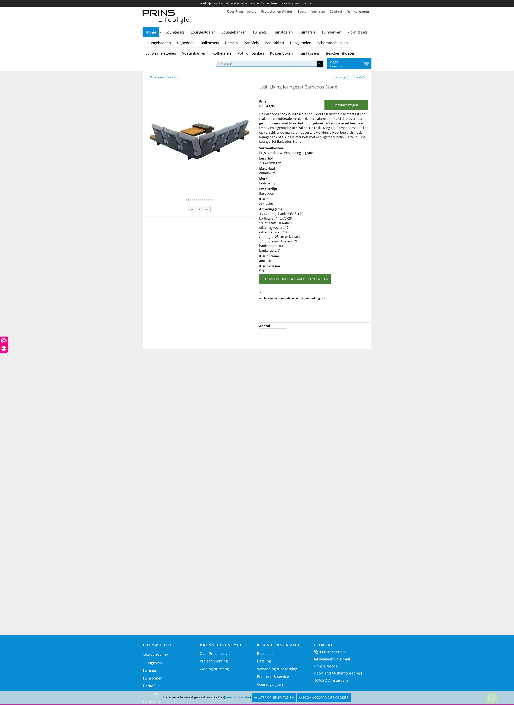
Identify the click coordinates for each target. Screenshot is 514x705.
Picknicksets (357, 32)
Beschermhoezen (340, 53)
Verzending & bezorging (277, 668)
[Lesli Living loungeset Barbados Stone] (199, 139)
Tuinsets (260, 32)
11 (207, 200)
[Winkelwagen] (366, 63)
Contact (336, 11)
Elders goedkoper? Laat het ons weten (295, 279)
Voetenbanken (194, 53)
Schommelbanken (332, 42)
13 (211, 200)
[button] (192, 209)
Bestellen (265, 653)
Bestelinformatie (311, 11)
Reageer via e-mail (334, 659)
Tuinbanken (331, 32)
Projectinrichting (214, 661)
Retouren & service (273, 676)
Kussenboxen (281, 53)
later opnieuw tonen (275, 697)
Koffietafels (222, 53)
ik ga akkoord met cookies (325, 697)
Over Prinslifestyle (241, 11)
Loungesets (175, 32)
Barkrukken (274, 42)
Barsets (231, 42)
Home (151, 32)
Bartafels (251, 42)
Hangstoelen (300, 42)
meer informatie (237, 697)
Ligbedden (186, 42)
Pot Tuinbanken (251, 53)
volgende (357, 77)
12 (209, 200)
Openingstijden (270, 684)
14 (213, 200)
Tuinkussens (309, 53)
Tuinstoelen (283, 32)
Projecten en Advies (277, 11)
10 (205, 200)
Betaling (264, 661)
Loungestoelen (203, 32)
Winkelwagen (358, 11)
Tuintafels (307, 32)
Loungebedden (158, 42)
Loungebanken (234, 32)
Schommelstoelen (161, 53)
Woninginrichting (214, 668)
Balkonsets (210, 42)
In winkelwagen (346, 105)
